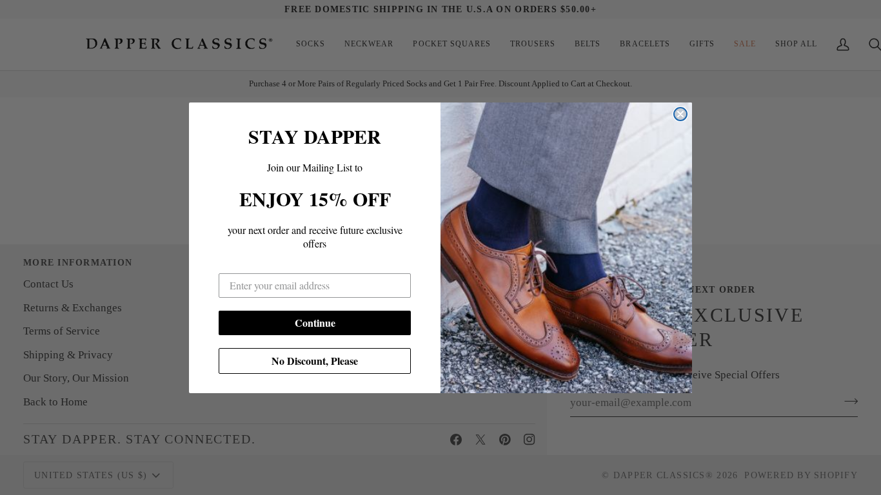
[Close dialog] (680, 114)
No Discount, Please (315, 360)
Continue (315, 322)
